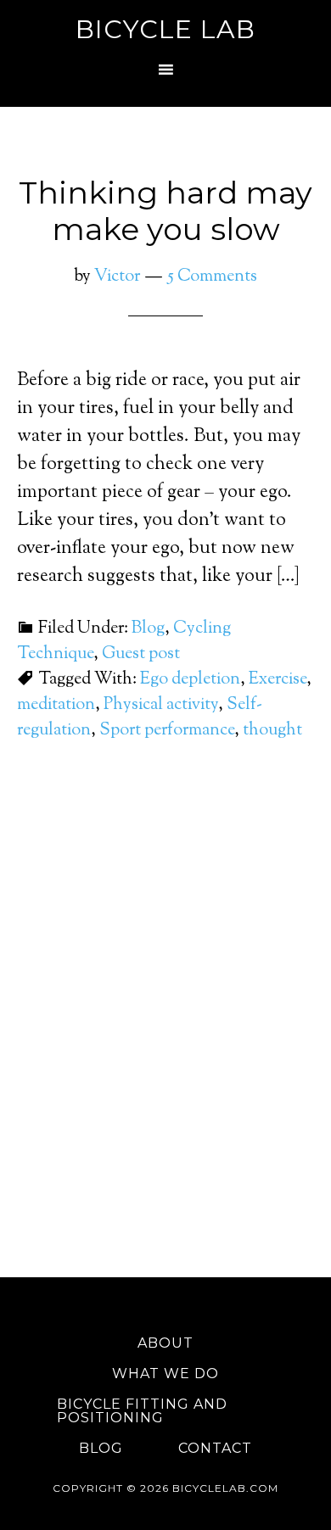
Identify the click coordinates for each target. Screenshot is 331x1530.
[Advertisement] (165, 1050)
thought (272, 730)
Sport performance (166, 730)
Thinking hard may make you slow (165, 211)
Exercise (277, 679)
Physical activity (161, 705)
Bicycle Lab (165, 29)
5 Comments (212, 277)
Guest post (141, 654)
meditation (56, 705)
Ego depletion (190, 679)
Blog (148, 629)
